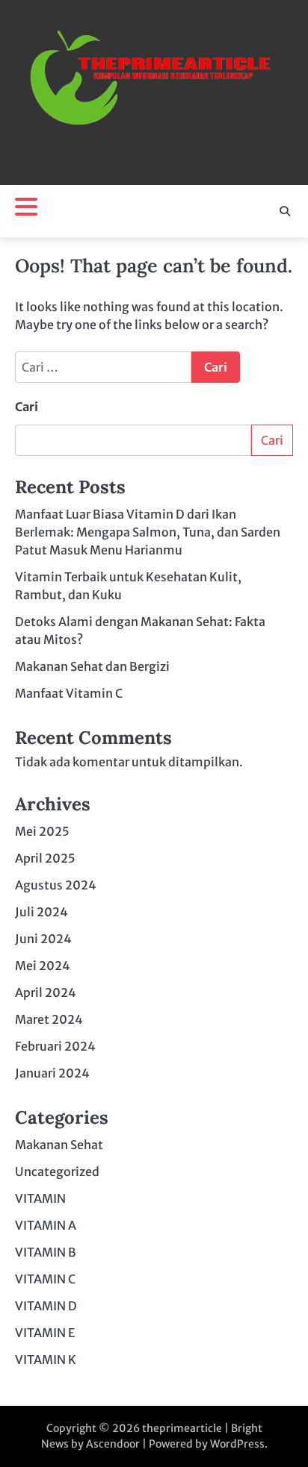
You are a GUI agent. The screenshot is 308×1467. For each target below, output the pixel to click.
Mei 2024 (42, 965)
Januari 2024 (52, 1073)
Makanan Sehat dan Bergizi (92, 666)
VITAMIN (40, 1198)
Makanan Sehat (59, 1144)
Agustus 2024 (55, 885)
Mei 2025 (42, 831)
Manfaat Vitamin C (69, 693)
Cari (26, 406)
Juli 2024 (41, 911)
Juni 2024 (43, 938)
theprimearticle (182, 1428)
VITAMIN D (46, 1305)
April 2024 (45, 992)
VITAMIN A (45, 1225)
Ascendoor (113, 1444)
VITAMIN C (45, 1278)
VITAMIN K (45, 1359)
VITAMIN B (45, 1252)
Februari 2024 (55, 1046)
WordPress (237, 1444)
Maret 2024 (49, 1019)
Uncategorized (57, 1171)
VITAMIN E (45, 1332)
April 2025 (45, 858)
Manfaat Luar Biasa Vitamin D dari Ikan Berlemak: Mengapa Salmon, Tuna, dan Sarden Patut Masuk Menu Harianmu (147, 532)
